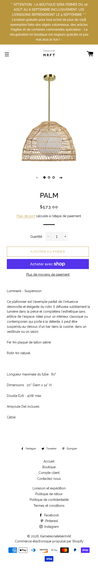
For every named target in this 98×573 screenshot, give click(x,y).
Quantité (36, 236)
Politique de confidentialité (49, 500)
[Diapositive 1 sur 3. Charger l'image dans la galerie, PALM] (44, 177)
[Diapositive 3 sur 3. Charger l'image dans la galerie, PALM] (53, 177)
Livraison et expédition (49, 488)
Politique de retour (49, 494)
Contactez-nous (49, 479)
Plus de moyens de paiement (48, 274)
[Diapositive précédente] (37, 177)
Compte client (49, 473)
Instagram (51, 526)
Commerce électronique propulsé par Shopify (49, 541)
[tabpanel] (49, 118)
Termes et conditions (49, 505)
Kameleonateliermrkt (55, 536)
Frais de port (26, 216)
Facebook (51, 515)
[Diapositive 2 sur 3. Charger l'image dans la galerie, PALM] (49, 177)
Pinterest (51, 521)
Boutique (49, 467)
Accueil (49, 461)
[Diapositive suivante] (61, 177)
